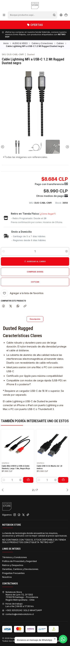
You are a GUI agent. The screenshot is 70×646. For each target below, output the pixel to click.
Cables (60, 43)
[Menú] (4, 15)
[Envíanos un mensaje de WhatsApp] (63, 639)
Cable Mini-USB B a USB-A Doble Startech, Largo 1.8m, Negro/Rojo (16, 467)
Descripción (35, 319)
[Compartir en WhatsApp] (18, 306)
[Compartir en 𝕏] (10, 306)
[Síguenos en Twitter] (23, 514)
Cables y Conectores (42, 43)
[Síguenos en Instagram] (14, 514)
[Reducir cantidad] (3, 251)
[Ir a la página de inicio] (35, 5)
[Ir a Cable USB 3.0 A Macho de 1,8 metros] (52, 446)
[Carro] (66, 15)
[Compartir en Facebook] (3, 306)
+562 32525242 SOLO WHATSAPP (23, 610)
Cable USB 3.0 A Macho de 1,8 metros (49, 467)
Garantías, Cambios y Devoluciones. (20, 569)
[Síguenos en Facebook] (19, 514)
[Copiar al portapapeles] (25, 306)
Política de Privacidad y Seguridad (19, 561)
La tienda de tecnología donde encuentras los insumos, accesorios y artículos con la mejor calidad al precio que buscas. (34, 534)
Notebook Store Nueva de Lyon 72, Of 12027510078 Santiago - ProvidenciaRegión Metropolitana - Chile (22, 596)
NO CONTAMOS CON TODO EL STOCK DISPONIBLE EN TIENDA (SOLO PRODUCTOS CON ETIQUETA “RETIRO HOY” (34, 541)
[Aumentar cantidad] (66, 251)
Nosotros (7, 577)
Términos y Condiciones (14, 557)
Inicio (6, 43)
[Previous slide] (3, 147)
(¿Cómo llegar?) (47, 214)
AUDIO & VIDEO (20, 43)
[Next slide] (66, 147)
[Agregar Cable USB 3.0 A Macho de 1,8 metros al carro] (63, 480)
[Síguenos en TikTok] (27, 514)
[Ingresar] (61, 15)
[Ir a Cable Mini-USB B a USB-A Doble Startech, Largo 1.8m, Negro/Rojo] (17, 446)
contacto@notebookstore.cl (19, 614)
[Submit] (54, 15)
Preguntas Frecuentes (13, 573)
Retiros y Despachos (12, 565)
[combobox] (32, 15)
